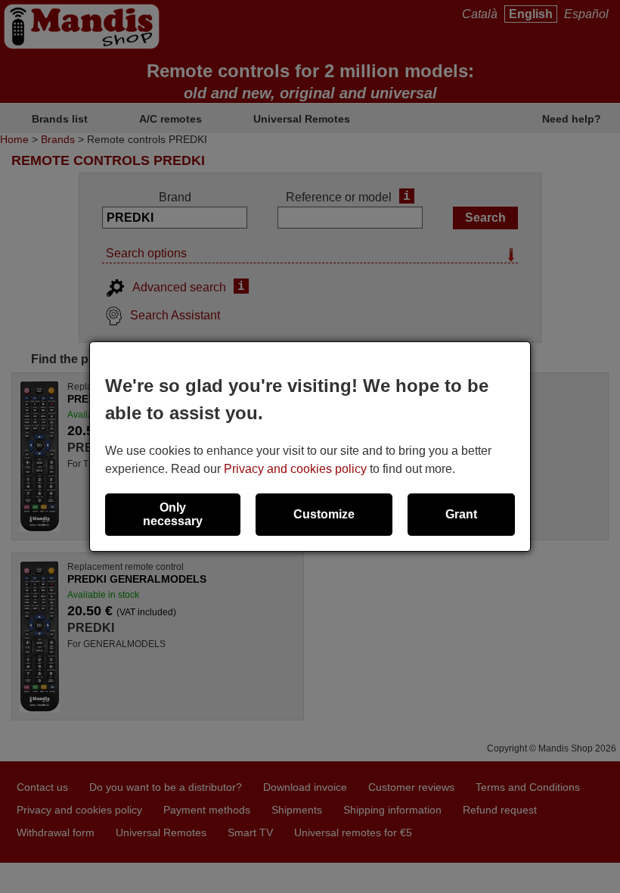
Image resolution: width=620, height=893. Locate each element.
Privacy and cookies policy (295, 468)
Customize (324, 514)
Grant (461, 514)
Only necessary (173, 514)
